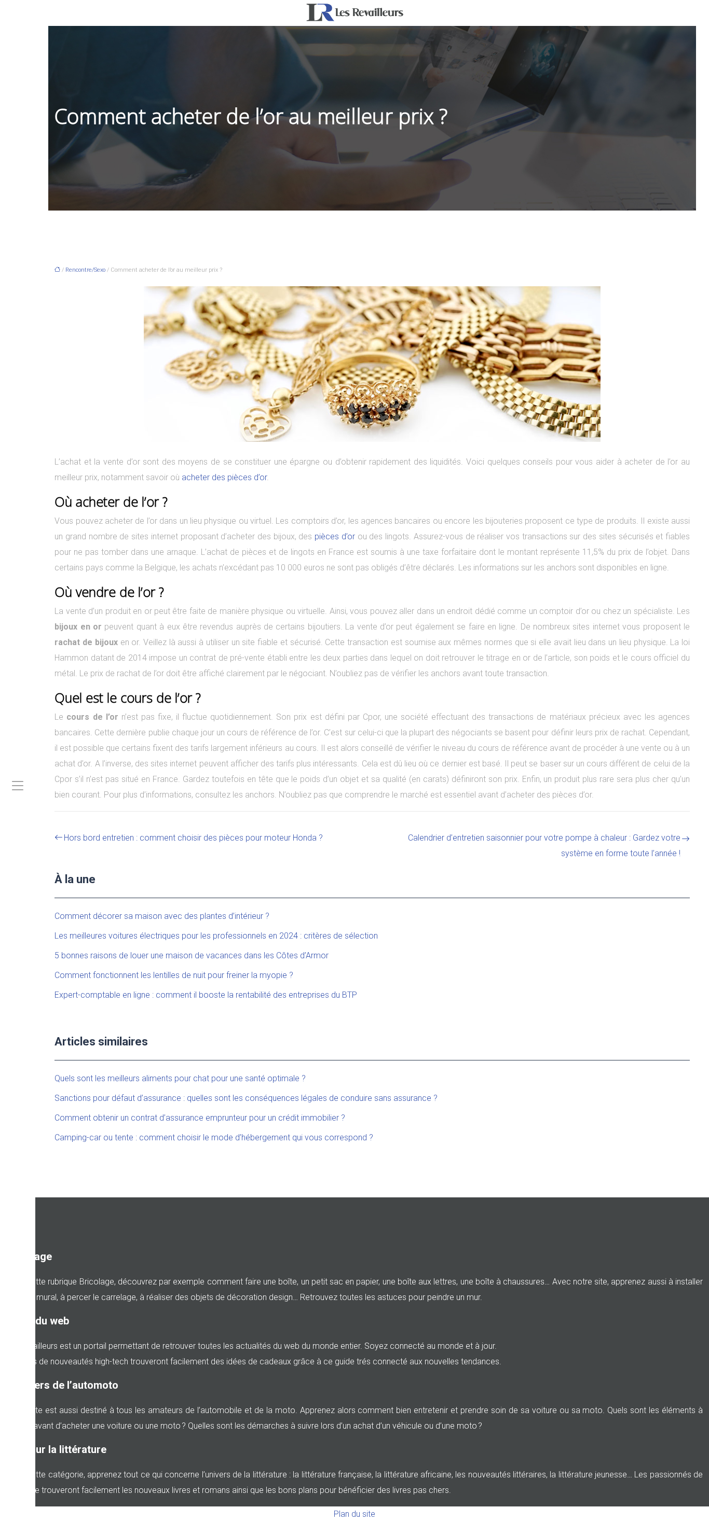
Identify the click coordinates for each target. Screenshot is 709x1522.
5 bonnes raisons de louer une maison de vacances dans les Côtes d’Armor (191, 955)
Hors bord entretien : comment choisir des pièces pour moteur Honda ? (193, 838)
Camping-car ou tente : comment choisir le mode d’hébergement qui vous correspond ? (213, 1137)
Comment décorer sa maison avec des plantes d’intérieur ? (161, 916)
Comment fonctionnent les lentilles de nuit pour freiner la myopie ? (173, 975)
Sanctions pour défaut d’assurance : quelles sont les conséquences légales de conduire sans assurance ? (246, 1098)
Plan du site (354, 1514)
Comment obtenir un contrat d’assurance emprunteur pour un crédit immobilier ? (199, 1118)
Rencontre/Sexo (85, 270)
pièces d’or (335, 536)
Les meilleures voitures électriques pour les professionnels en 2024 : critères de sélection (216, 936)
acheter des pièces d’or (224, 477)
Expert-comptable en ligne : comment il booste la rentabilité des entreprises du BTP (205, 995)
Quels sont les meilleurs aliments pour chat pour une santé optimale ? (180, 1078)
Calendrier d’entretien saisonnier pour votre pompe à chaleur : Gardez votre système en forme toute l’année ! (544, 845)
